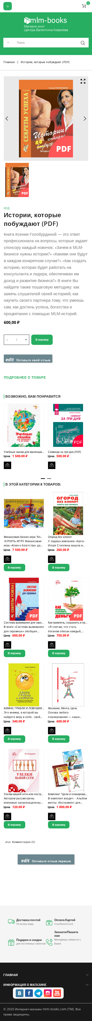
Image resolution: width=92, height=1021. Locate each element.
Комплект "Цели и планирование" (69, 794)
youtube (57, 993)
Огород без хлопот (60, 537)
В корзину (42, 340)
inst (48, 993)
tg (38, 993)
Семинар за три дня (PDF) (64, 452)
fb (29, 993)
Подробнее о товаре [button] (25, 377)
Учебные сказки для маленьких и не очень (30, 452)
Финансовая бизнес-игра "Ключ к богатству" (32, 537)
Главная (10, 975)
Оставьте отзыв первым (46, 861)
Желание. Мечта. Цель (62, 708)
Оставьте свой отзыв (28, 360)
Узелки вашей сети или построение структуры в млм (37, 794)
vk (20, 993)
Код (6, 208)
